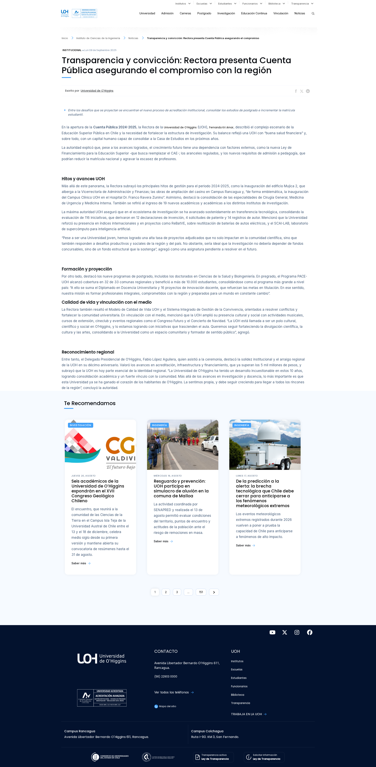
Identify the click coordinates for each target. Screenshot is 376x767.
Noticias (300, 13)
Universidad (147, 13)
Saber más (79, 563)
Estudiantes (225, 3)
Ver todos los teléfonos (172, 692)
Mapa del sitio (167, 706)
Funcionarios (250, 3)
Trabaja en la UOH (247, 714)
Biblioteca (275, 3)
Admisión (167, 13)
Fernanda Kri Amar (221, 127)
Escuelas (203, 3)
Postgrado (204, 13)
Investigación (226, 13)
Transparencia (300, 3)
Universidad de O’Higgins (180, 127)
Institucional (71, 50)
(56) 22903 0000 (165, 676)
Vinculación (280, 13)
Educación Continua (254, 13)
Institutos (181, 3)
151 (201, 592)
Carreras (185, 13)
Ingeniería (159, 425)
